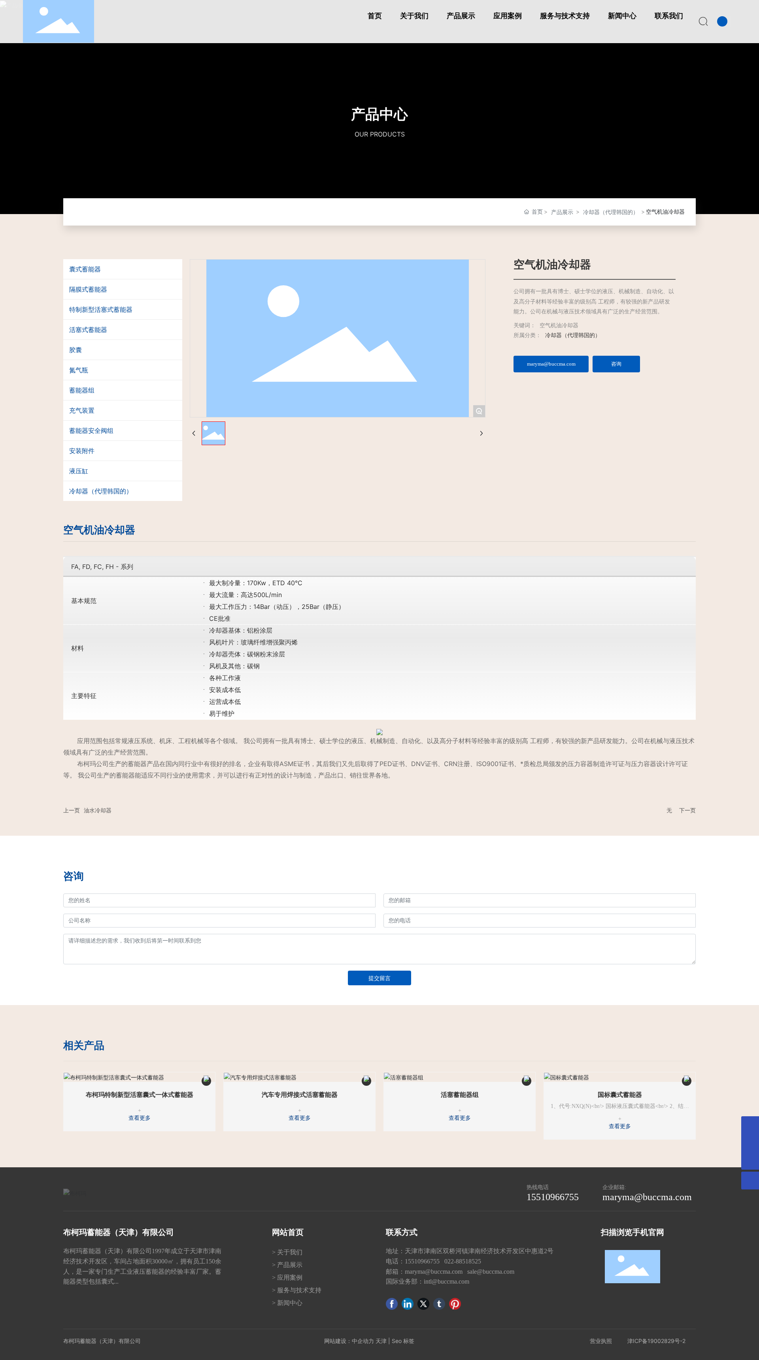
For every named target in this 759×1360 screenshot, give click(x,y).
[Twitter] (423, 1304)
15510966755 (553, 1197)
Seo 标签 (403, 1340)
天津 (381, 1340)
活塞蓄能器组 (460, 1094)
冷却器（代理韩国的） (610, 212)
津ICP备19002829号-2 (656, 1340)
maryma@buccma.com (647, 1197)
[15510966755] (750, 1143)
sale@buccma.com (490, 1271)
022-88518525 (463, 1261)
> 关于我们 (287, 1252)
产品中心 (379, 114)
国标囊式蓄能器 (620, 1094)
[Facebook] (392, 1304)
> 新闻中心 (287, 1302)
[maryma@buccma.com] (750, 1125)
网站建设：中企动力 (349, 1340)
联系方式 (401, 1232)
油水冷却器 (97, 810)
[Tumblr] (439, 1304)
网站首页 (288, 1232)
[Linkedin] (407, 1304)
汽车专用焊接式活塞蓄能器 (300, 1094)
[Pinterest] (455, 1304)
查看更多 (139, 1118)
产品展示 (562, 212)
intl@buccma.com (446, 1281)
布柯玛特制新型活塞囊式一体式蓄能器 (139, 1094)
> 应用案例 (287, 1277)
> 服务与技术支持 (296, 1290)
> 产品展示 (287, 1264)
